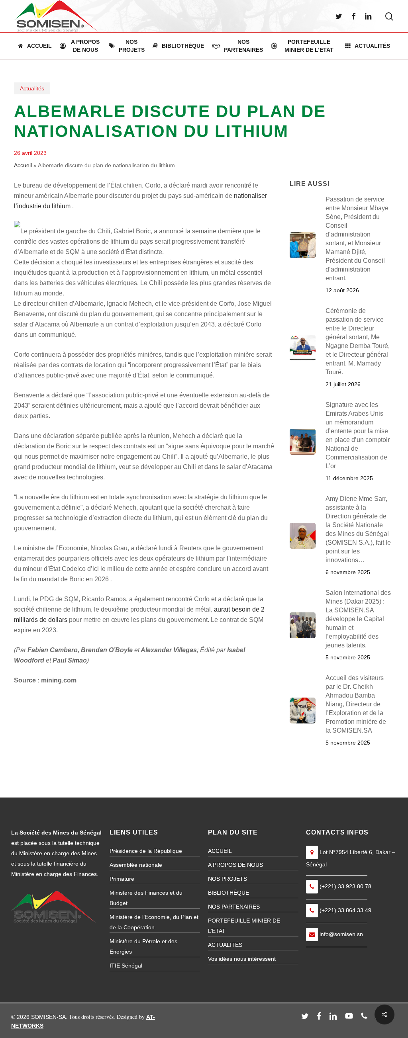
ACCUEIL (220, 851)
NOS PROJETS (227, 879)
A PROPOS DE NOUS (235, 865)
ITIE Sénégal (126, 965)
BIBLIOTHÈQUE (228, 892)
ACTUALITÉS (225, 945)
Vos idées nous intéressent (242, 959)
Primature (122, 879)
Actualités (32, 88)
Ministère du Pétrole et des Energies (143, 946)
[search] (389, 16)
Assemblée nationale (136, 865)
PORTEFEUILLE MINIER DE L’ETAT (244, 925)
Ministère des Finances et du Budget (146, 897)
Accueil (23, 165)
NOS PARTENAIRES (234, 906)
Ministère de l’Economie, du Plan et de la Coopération (154, 922)
